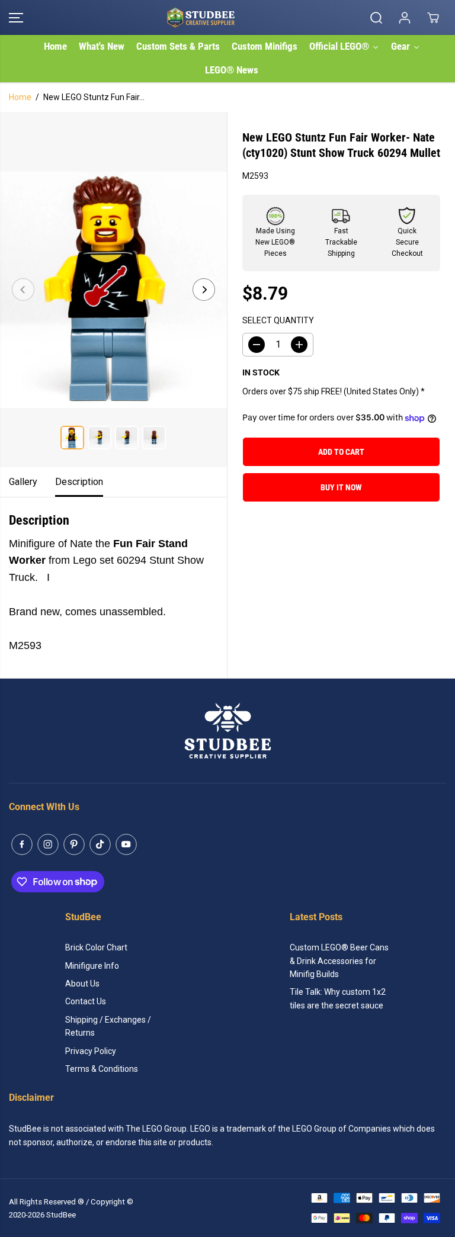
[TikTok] (100, 844)
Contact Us (85, 1001)
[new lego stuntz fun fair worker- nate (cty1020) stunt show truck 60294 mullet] (113, 289)
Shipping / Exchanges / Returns (108, 1026)
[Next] (204, 289)
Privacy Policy (90, 1051)
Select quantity (278, 320)
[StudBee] (224, 17)
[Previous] (23, 289)
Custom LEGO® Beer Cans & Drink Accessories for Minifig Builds (339, 961)
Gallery (23, 481)
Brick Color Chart (96, 947)
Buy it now (341, 487)
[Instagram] (48, 844)
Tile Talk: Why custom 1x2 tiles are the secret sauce (338, 998)
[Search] (376, 18)
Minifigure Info (92, 966)
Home (20, 97)
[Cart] (433, 18)
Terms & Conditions (101, 1069)
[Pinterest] (74, 844)
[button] (16, 17)
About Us (82, 983)
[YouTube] (126, 844)
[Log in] (405, 18)
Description (79, 481)
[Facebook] (22, 844)
